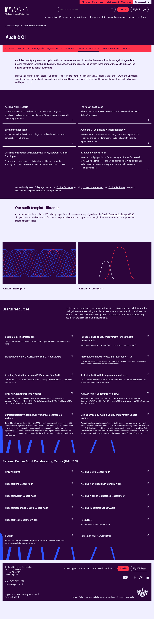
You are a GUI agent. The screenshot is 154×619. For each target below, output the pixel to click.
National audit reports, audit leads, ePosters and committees (46, 48)
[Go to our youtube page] (125, 577)
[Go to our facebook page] (135, 577)
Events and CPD (97, 17)
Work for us (110, 568)
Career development (116, 17)
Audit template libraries (88, 48)
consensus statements (93, 187)
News (143, 17)
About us (86, 1)
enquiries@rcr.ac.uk (14, 584)
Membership (65, 17)
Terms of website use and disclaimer (100, 597)
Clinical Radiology (117, 187)
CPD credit (133, 75)
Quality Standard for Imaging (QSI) (118, 214)
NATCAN (127, 48)
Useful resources (111, 48)
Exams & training (80, 17)
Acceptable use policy (126, 597)
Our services (133, 17)
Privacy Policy (78, 597)
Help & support (112, 1)
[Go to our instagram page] (140, 577)
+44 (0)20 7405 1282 (14, 581)
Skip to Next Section (11, 55)
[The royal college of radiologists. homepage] (18, 15)
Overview (9, 48)
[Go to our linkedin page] (147, 577)
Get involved (97, 1)
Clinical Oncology (65, 187)
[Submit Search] (112, 9)
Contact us (126, 1)
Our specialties (50, 17)
